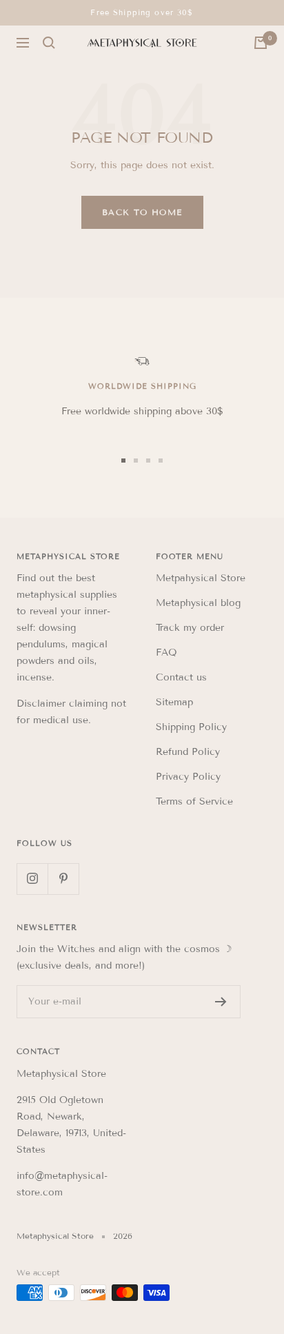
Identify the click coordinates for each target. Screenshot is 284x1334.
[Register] (221, 1002)
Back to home (142, 212)
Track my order (190, 628)
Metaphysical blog (198, 603)
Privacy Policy (188, 776)
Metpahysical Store (200, 578)
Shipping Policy (191, 727)
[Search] (49, 43)
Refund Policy (188, 752)
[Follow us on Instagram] (32, 878)
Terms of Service (194, 801)
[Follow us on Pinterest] (63, 878)
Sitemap (174, 702)
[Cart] (260, 43)
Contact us (181, 677)
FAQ (166, 652)
